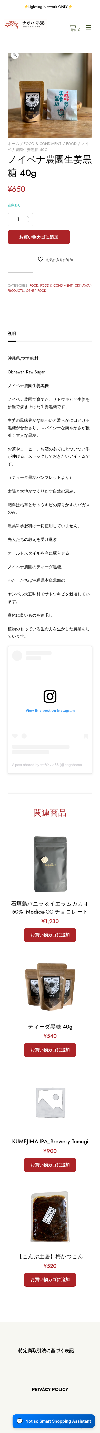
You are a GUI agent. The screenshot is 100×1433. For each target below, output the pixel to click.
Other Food (36, 290)
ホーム (13, 144)
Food (71, 144)
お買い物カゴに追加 (38, 237)
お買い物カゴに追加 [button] (50, 935)
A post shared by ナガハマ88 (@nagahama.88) (50, 765)
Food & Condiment (43, 144)
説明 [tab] (12, 333)
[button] (15, 55)
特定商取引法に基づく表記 (46, 1350)
